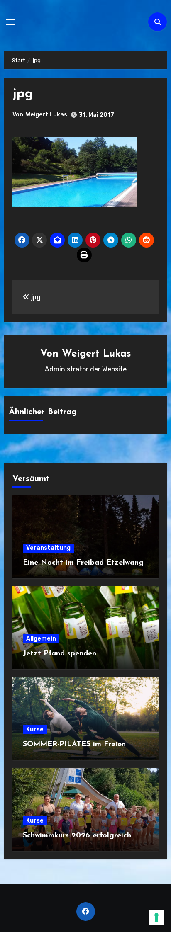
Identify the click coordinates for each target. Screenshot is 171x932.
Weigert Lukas (46, 114)
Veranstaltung (48, 547)
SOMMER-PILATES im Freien (74, 744)
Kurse (35, 729)
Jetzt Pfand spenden (59, 654)
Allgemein (41, 638)
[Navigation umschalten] (10, 22)
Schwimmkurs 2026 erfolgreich (77, 836)
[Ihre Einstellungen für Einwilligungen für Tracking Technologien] (156, 917)
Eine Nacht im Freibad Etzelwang (83, 563)
